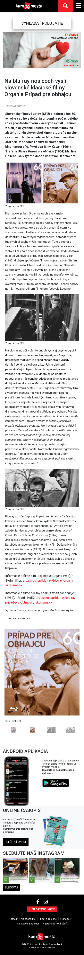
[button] (6, 50)
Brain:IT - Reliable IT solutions (42, 948)
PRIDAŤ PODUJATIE (43, 909)
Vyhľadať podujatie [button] (42, 23)
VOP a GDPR (66, 918)
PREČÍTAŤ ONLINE (16, 841)
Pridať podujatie (48, 918)
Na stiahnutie (28, 918)
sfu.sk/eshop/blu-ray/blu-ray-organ (47, 580)
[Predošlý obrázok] (10, 680)
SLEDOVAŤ (11, 887)
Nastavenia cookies (28, 923)
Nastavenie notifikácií (55, 923)
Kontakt (13, 918)
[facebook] (38, 902)
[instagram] (46, 902)
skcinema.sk (13, 585)
